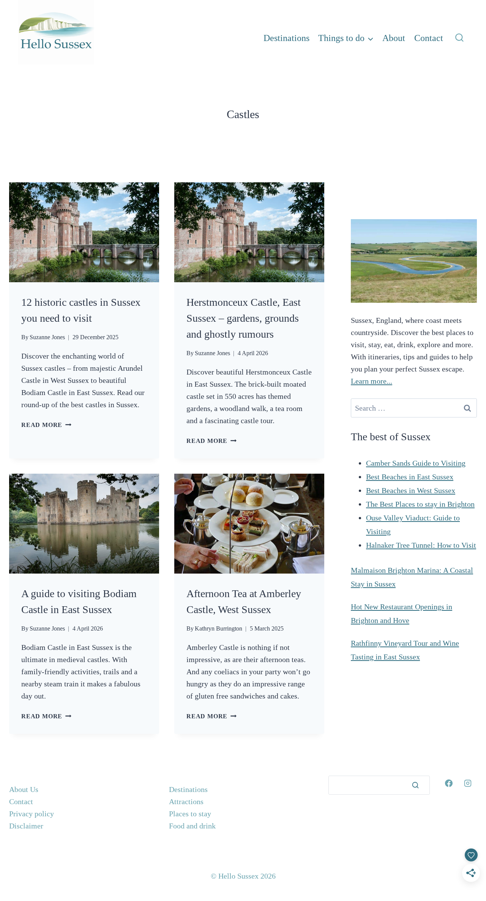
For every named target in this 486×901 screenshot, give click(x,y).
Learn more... (371, 381)
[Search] (415, 785)
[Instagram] (467, 783)
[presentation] (84, 232)
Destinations (286, 38)
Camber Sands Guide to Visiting (415, 463)
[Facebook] (448, 783)
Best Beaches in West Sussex (410, 490)
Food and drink (192, 826)
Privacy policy (31, 813)
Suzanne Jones (47, 337)
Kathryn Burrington (218, 628)
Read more (46, 425)
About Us (23, 789)
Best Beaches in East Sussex (409, 477)
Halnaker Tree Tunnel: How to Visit (421, 545)
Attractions (186, 801)
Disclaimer (26, 826)
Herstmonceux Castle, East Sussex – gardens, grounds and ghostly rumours (243, 318)
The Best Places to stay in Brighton (420, 504)
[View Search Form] (459, 38)
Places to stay (190, 813)
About (393, 38)
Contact (428, 38)
